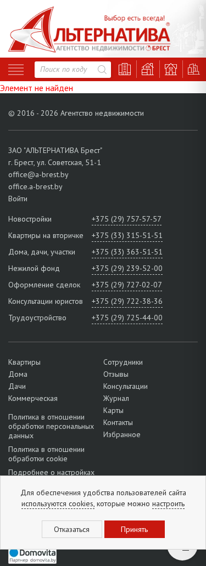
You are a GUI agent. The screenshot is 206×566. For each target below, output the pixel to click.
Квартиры (24, 362)
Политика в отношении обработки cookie (46, 453)
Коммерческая (33, 398)
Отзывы (116, 374)
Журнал (116, 398)
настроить (168, 503)
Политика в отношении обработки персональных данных (51, 426)
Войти (17, 198)
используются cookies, (57, 503)
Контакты (118, 422)
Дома (17, 374)
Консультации (125, 386)
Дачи (17, 386)
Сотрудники (123, 362)
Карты (113, 410)
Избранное (122, 434)
